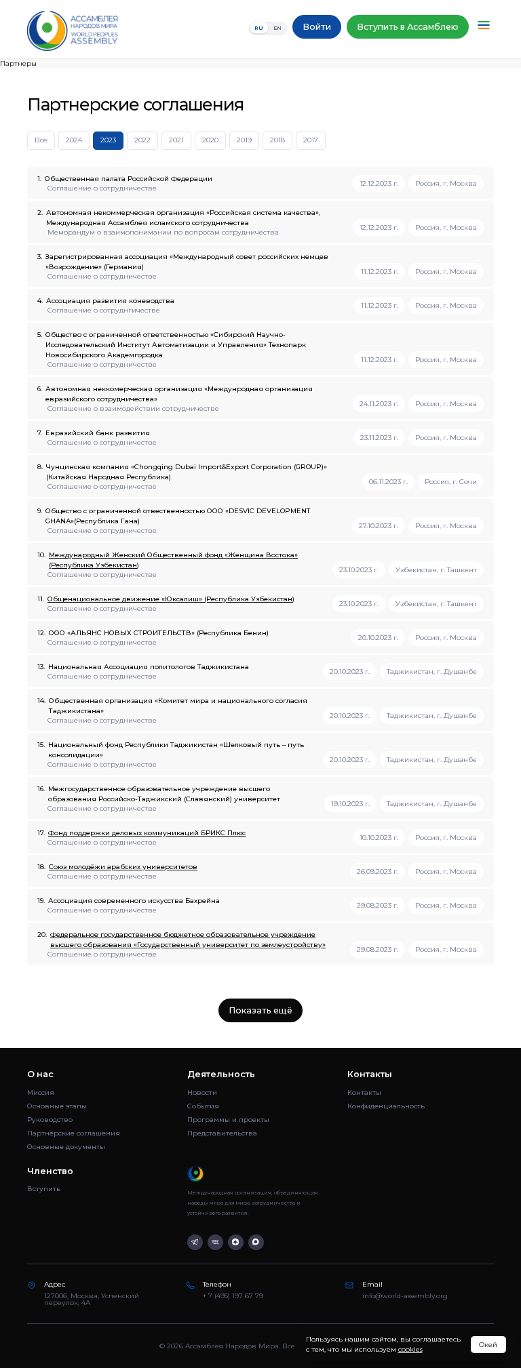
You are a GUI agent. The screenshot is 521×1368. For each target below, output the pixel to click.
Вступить (43, 1188)
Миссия (40, 1092)
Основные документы (66, 1146)
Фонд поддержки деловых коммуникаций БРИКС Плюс (147, 832)
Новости (202, 1092)
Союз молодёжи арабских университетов (123, 866)
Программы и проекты (228, 1119)
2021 (176, 140)
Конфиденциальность (386, 1106)
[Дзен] (236, 1242)
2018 (277, 140)
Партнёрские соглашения (73, 1133)
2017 (310, 140)
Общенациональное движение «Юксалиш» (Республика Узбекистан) (170, 599)
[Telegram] (195, 1242)
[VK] (215, 1242)
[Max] (256, 1242)
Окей (488, 1344)
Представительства (222, 1133)
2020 (210, 140)
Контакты (364, 1092)
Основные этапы (57, 1106)
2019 (244, 140)
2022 (142, 140)
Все (41, 140)
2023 (108, 140)
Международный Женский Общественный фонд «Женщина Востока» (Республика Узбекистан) (173, 559)
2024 (74, 140)
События (203, 1106)
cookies (410, 1349)
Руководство (50, 1119)
